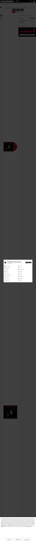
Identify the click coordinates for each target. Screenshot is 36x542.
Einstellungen (26, 539)
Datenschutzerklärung (29, 526)
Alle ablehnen (18, 539)
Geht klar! (9, 539)
